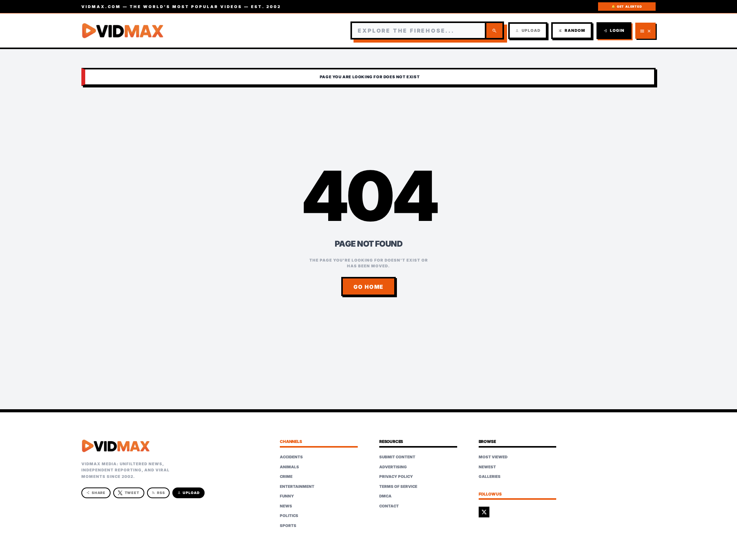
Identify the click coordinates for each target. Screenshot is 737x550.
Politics (289, 515)
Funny (287, 496)
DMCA (385, 496)
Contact (389, 506)
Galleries (490, 476)
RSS (158, 493)
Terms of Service (398, 486)
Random (571, 30)
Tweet (132, 493)
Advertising (393, 466)
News (286, 506)
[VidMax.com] (122, 31)
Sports (288, 525)
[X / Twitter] (484, 512)
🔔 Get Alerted (626, 6)
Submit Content (397, 456)
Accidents (291, 456)
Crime (286, 476)
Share (96, 493)
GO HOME (369, 286)
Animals (289, 466)
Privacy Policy (396, 476)
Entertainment (297, 486)
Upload (527, 30)
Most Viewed (493, 456)
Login (614, 30)
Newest (487, 466)
